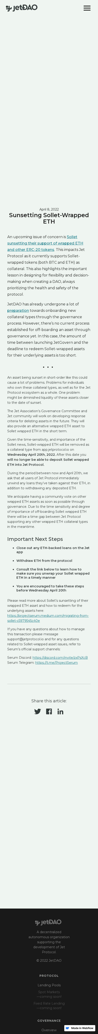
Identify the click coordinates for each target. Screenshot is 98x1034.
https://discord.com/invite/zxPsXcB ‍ (60, 658)
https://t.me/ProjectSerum (56, 663)
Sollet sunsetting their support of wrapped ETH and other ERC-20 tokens (45, 243)
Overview (49, 1030)
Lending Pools (49, 985)
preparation (18, 310)
